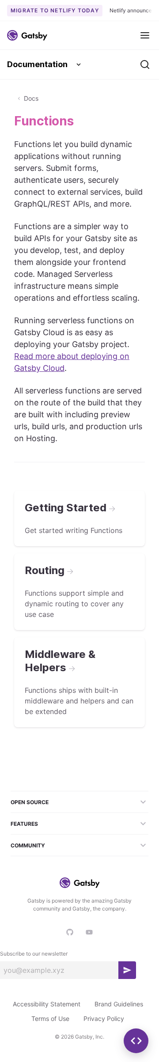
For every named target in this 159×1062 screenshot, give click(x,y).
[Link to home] (27, 35)
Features (24, 823)
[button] (136, 1040)
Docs (31, 98)
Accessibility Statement (46, 1004)
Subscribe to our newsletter (34, 953)
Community (28, 845)
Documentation (37, 64)
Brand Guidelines (119, 1004)
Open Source (30, 802)
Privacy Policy (103, 1018)
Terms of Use (50, 1018)
